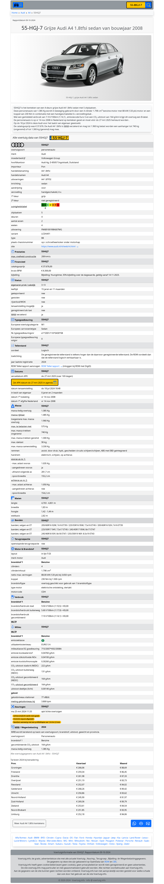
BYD (43, 837)
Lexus (145, 837)
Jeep (113, 837)
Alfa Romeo (20, 837)
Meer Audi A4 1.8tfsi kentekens (29, 823)
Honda (89, 837)
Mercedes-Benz (54, 840)
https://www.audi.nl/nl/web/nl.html (58, 246)
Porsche (129, 840)
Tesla (74, 843)
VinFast (90, 843)
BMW (36, 837)
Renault (138, 840)
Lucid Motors (20, 840)
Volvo (112, 843)
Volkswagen (102, 843)
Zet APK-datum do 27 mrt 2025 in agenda (33, 382)
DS (71, 837)
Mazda (42, 840)
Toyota (82, 843)
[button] (134, 823)
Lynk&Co (32, 840)
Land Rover (135, 837)
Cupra (58, 837)
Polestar (120, 840)
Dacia (65, 837)
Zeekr (127, 843)
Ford (81, 837)
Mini (71, 840)
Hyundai (98, 837)
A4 (29, 12)
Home (15, 12)
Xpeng (119, 843)
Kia (118, 837)
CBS (114, 861)
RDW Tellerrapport (50, 366)
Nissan (94, 840)
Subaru (59, 843)
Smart (51, 843)
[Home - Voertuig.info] (18, 5)
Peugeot (110, 840)
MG (65, 840)
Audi (23, 12)
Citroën (50, 837)
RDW (107, 861)
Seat (36, 843)
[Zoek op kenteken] (148, 5)
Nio (88, 840)
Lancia (125, 837)
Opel (102, 840)
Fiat (76, 837)
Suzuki (67, 843)
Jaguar (107, 837)
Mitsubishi (80, 840)
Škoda (43, 843)
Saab (146, 840)
